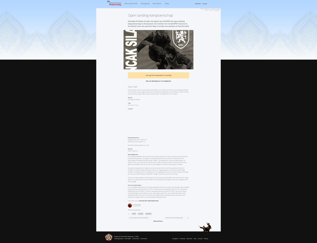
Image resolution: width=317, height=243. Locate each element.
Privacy (206, 238)
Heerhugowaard (118, 238)
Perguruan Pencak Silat (115, 4)
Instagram (175, 238)
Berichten (198, 3)
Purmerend (144, 238)
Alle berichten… (158, 221)
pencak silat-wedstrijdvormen (149, 201)
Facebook (182, 238)
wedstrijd (148, 214)
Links (195, 238)
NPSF (134, 214)
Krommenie (135, 238)
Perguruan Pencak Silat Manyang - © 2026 (126, 236)
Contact (205, 3)
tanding (141, 214)
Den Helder (128, 238)
